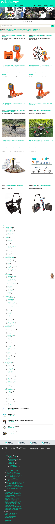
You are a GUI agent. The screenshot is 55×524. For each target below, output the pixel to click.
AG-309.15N (5, 65)
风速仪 (9, 359)
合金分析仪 (10, 241)
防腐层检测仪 (12, 111)
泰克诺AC (5, 66)
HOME (9, 5)
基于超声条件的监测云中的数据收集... (13, 506)
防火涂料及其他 (11, 353)
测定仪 (9, 310)
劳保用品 (10, 228)
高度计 (9, 256)
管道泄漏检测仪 (15, 140)
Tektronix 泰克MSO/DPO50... (13, 470)
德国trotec (9, 29)
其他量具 (10, 240)
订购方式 (46, 5)
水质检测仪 (7, 296)
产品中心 (21, 5)
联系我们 (52, 5)
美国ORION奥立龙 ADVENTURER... (14, 483)
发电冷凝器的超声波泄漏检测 (11, 509)
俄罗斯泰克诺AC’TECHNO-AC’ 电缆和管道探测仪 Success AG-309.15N (13, 39)
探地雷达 (12, 110)
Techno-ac (35, 29)
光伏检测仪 (10, 365)
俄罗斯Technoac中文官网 (10, 514)
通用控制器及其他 (12, 323)
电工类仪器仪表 (8, 362)
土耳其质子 (38, 140)
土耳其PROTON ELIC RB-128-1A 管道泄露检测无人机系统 (13, 113)
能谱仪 (9, 271)
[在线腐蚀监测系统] (41, 165)
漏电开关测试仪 (11, 374)
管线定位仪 (8, 35)
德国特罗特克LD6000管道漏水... (12, 498)
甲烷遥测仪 (10, 287)
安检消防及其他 (8, 227)
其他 (9, 263)
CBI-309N (32, 103)
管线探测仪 (13, 35)
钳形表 (9, 386)
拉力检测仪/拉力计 (12, 246)
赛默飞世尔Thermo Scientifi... (13, 480)
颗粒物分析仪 (11, 356)
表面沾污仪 (10, 273)
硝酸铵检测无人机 (36, 141)
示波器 (9, 384)
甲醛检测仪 (10, 289)
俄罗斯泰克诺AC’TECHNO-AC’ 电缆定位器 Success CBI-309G (13, 76)
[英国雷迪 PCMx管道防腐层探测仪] (41, 202)
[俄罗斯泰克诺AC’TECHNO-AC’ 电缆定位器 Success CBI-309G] (13, 90)
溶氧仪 (9, 315)
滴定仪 (9, 316)
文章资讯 (28, 5)
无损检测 (7, 237)
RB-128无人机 (33, 140)
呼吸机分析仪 (11, 230)
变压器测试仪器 (11, 368)
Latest (12, 404)
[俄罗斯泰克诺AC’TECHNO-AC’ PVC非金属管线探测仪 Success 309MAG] (41, 52)
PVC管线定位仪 (44, 65)
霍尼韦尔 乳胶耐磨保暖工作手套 (13, 488)
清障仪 (9, 372)
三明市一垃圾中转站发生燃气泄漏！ (13, 493)
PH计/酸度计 (10, 297)
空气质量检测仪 (11, 290)
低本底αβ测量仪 (11, 261)
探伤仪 (9, 247)
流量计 (9, 340)
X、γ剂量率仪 (11, 259)
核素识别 (10, 267)
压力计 (9, 330)
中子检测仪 (10, 260)
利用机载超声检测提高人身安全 (12, 502)
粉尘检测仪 (10, 349)
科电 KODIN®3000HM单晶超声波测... (15, 482)
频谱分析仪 (10, 388)
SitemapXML (8, 519)
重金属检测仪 (11, 325)
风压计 (9, 358)
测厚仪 (9, 251)
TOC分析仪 (10, 299)
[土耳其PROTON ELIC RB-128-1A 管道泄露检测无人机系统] (13, 127)
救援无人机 (43, 140)
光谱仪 (9, 328)
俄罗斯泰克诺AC (17, 65)
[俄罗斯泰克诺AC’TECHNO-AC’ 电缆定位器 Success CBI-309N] (41, 90)
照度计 (9, 346)
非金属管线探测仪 (47, 66)
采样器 (9, 352)
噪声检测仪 (10, 333)
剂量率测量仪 (11, 264)
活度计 (9, 270)
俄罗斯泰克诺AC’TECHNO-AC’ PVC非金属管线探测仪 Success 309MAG (39, 39)
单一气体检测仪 (11, 279)
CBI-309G (5, 103)
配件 (9, 385)
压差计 (9, 332)
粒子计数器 (10, 351)
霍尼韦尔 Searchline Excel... (12, 479)
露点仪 (9, 294)
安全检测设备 (11, 231)
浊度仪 (9, 309)
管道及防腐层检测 (19, 35)
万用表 (9, 363)
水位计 (9, 307)
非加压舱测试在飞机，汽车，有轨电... (13, 508)
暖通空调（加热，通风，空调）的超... (13, 501)
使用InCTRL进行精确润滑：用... (12, 499)
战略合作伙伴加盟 (37, 5)
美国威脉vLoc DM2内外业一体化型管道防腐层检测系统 (12, 151)
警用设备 (10, 234)
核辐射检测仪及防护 (9, 257)
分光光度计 (10, 300)
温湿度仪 (10, 343)
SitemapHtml (8, 520)
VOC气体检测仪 (11, 276)
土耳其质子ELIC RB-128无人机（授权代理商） (38, 113)
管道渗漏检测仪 (21, 140)
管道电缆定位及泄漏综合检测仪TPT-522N (31, 30)
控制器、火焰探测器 (12, 283)
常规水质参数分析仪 (12, 306)
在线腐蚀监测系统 (32, 151)
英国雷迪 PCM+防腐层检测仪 (7, 188)
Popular (5, 404)
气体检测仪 (7, 274)
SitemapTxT (8, 521)
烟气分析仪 (10, 284)
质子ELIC (42, 141)
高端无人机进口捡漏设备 (6, 141)
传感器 (9, 277)
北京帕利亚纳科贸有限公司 (11, 513)
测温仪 (9, 342)
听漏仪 (9, 394)
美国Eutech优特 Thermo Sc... (12, 485)
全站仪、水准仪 (11, 238)
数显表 (9, 248)
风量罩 (9, 361)
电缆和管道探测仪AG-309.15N (14, 30)
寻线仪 (33, 66)
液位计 (9, 313)
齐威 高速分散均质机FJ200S (12, 476)
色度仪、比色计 (11, 322)
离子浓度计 (10, 320)
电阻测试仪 (10, 382)
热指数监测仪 (11, 345)
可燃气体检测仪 (11, 280)
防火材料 (10, 236)
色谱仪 (9, 293)
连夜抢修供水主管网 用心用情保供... (13, 495)
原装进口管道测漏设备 (7, 140)
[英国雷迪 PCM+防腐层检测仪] (13, 202)
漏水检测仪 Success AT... (10, 496)
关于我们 (15, 5)
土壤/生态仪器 (11, 335)
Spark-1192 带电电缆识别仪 (12, 478)
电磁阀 (9, 378)
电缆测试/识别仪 (11, 379)
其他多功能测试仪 (12, 329)
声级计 (9, 336)
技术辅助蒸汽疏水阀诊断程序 (11, 505)
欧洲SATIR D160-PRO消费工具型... (14, 475)
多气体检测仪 (11, 282)
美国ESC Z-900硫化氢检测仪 (13, 473)
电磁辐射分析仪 (11, 348)
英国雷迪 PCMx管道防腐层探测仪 (35, 188)
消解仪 (9, 312)
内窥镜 (9, 392)
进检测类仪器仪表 (9, 517)
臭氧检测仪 (10, 292)
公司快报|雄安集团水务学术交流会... (13, 492)
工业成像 (10, 244)
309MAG (32, 65)
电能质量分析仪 (11, 381)
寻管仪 (21, 65)
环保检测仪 (7, 326)
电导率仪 (10, 317)
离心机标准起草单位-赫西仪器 (11, 516)
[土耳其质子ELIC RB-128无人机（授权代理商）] (41, 127)
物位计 (9, 253)
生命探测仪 (10, 233)
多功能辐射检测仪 (12, 266)
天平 (9, 243)
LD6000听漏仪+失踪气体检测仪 (20, 29)
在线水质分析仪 (11, 302)
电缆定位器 (7, 104)
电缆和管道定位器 (10, 66)
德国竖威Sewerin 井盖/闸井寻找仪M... (14, 486)
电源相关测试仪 (11, 376)
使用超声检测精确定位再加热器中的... (13, 503)
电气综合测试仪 (11, 375)
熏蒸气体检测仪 (11, 286)
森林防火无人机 (48, 140)
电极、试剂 (10, 319)
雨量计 (9, 355)
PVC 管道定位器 (37, 65)
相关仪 (29, 29)
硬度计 (9, 254)
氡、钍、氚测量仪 (12, 269)
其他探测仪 (10, 391)
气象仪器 (10, 339)
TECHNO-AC (10, 65)
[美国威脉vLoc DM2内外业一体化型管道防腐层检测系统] (13, 165)
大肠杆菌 (10, 305)
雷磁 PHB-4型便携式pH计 (12, 472)
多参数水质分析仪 (12, 303)
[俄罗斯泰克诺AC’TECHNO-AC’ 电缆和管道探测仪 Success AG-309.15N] (13, 52)
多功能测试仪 (11, 369)
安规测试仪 (10, 371)
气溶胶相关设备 (11, 338)
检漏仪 (9, 250)
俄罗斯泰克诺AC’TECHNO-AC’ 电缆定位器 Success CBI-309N (40, 76)
